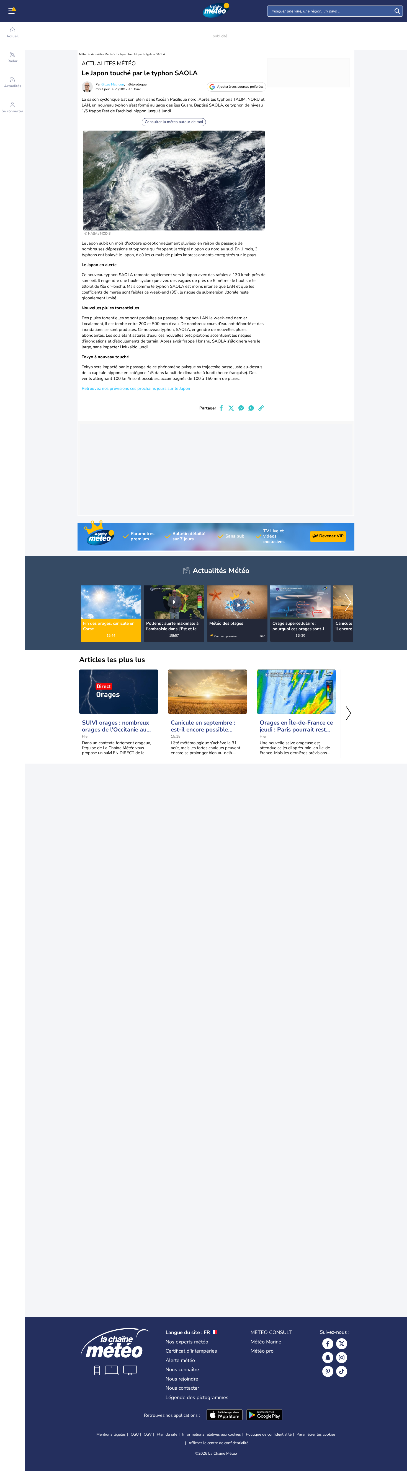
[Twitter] (341, 1343)
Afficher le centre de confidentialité (218, 1443)
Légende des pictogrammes (197, 1397)
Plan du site (167, 1434)
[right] (348, 603)
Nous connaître (182, 1369)
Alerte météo (180, 1360)
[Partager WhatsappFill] (251, 408)
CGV (148, 1434)
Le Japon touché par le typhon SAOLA (141, 54)
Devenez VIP (331, 536)
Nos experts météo (187, 1341)
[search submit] (397, 11)
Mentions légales (111, 1434)
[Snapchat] (327, 1357)
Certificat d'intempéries (191, 1351)
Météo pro (262, 1351)
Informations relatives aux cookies (211, 1434)
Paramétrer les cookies (316, 1434)
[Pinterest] (327, 1371)
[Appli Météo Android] (264, 1415)
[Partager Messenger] (241, 408)
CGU (135, 1434)
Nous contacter (182, 1388)
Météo (83, 54)
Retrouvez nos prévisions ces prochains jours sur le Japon (136, 388)
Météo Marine (266, 1341)
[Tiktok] (341, 1371)
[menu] (12, 11)
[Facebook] (327, 1343)
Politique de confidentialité (269, 1434)
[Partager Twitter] (231, 408)
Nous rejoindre (182, 1379)
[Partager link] (261, 408)
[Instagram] (341, 1357)
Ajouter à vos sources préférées (240, 86)
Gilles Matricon (112, 84)
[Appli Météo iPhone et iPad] (225, 1415)
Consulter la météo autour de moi (174, 121)
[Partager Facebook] (221, 408)
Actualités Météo (102, 54)
